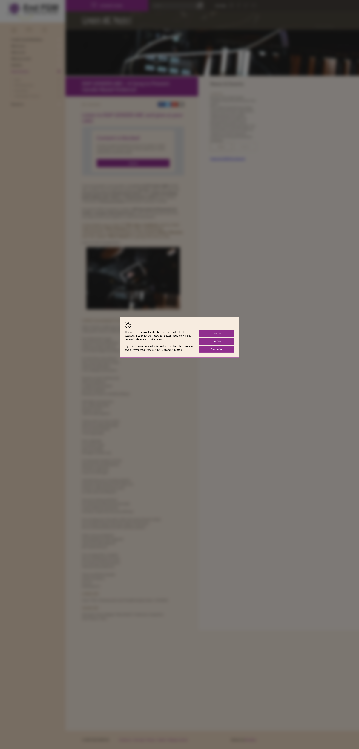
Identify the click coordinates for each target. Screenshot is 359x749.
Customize (216, 349)
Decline (217, 341)
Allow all (217, 333)
